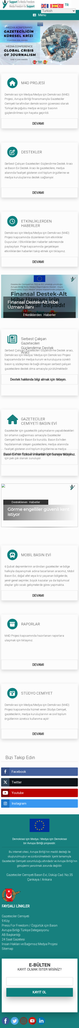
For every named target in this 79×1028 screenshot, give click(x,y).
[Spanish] (55, 6)
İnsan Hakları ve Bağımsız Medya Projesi (29, 944)
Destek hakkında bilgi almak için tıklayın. (38, 379)
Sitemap (7, 948)
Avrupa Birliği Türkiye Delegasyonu (25, 930)
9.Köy (6, 921)
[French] (49, 6)
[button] (39, 296)
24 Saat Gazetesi (13, 939)
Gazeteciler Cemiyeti (15, 916)
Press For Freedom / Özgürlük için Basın (29, 925)
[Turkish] (61, 6)
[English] (44, 6)
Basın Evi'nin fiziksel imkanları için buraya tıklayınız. (39, 454)
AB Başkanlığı (11, 935)
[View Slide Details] (39, 42)
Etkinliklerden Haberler (39, 315)
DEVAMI (38, 124)
